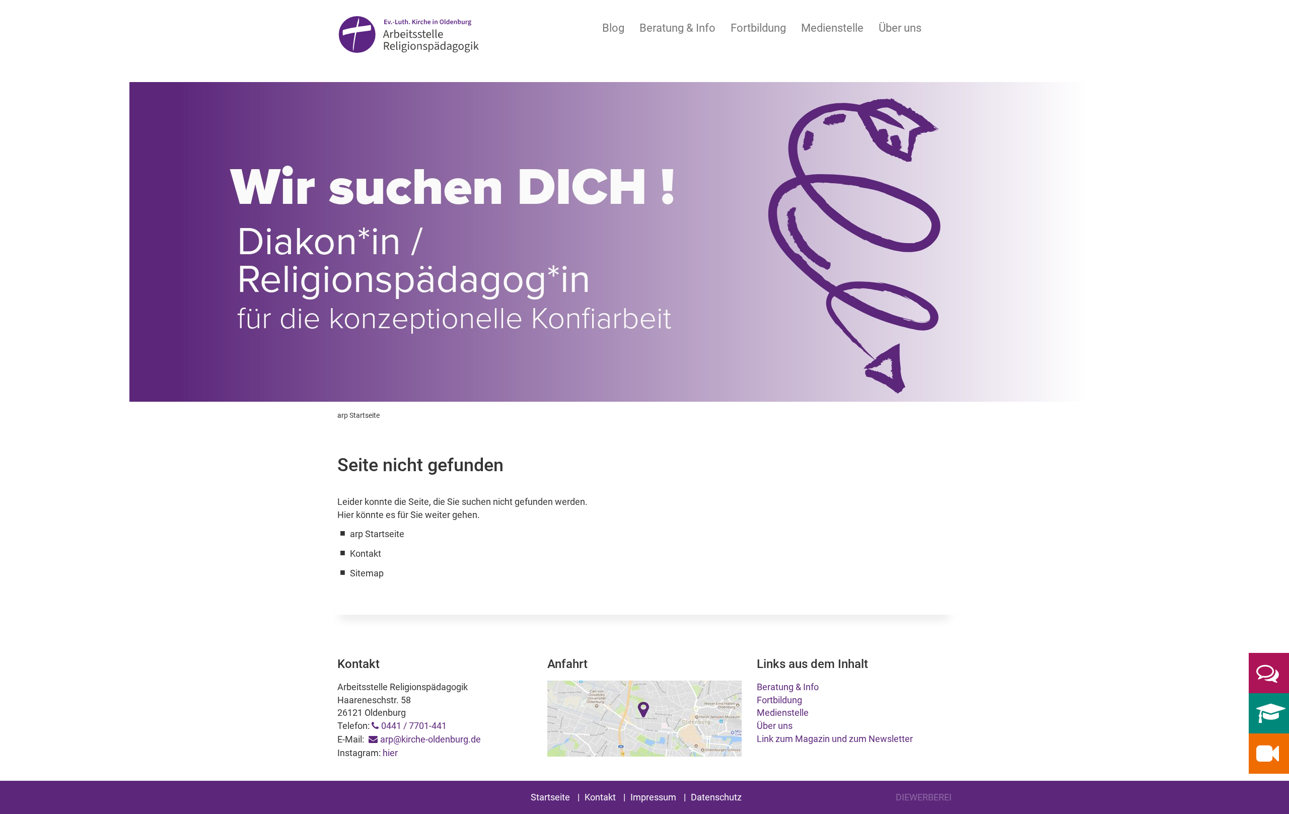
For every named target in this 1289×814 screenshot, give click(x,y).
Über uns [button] (900, 28)
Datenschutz (716, 797)
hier (390, 753)
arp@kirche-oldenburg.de (430, 739)
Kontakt (600, 797)
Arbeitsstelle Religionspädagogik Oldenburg (408, 36)
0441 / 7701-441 (414, 725)
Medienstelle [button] (832, 28)
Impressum (653, 797)
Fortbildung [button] (758, 28)
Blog (613, 28)
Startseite (550, 797)
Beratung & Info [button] (677, 28)
